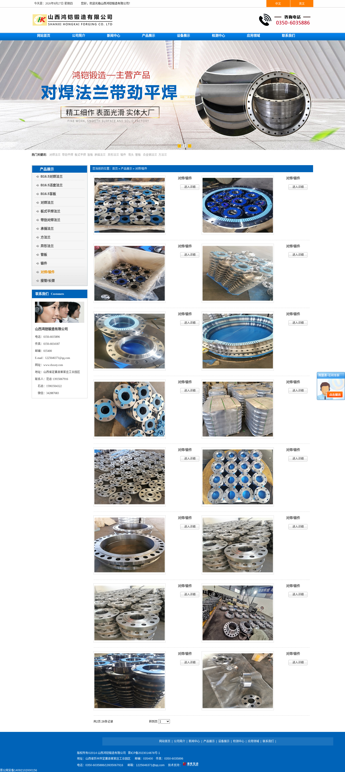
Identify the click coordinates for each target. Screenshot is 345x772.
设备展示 (224, 741)
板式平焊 (80, 154)
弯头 (131, 154)
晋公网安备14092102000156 (18, 770)
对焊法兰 (55, 154)
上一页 (126, 721)
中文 (278, 3)
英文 (302, 3)
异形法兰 (113, 154)
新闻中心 (194, 741)
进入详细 (190, 187)
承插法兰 (100, 154)
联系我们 (268, 741)
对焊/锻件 (141, 168)
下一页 (135, 721)
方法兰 (162, 154)
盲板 (90, 154)
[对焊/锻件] (129, 234)
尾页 (144, 721)
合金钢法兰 (150, 154)
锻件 (123, 154)
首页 (115, 168)
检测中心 (238, 741)
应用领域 (253, 741)
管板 (138, 154)
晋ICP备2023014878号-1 (144, 753)
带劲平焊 (67, 154)
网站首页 (164, 741)
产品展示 (126, 168)
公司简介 (179, 741)
